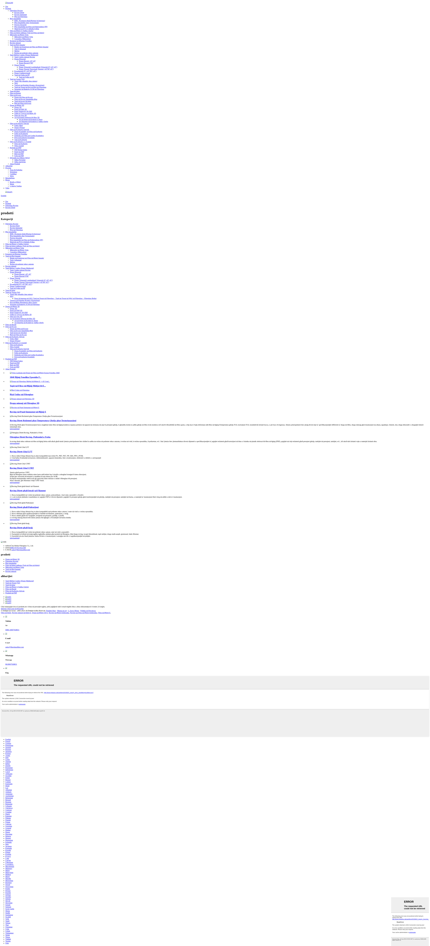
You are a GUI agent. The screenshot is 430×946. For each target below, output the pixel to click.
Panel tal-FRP (19, 152)
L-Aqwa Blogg (73, 611)
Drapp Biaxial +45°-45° (27, 61)
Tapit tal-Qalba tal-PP (22, 75)
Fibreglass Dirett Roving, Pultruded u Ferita (30, 437)
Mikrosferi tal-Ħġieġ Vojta (19, 35)
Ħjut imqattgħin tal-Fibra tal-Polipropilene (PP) (30, 27)
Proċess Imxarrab (20, 25)
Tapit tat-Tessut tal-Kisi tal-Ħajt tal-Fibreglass (30, 87)
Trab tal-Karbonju (20, 140)
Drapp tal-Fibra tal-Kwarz (23, 97)
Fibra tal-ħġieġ (6, 613)
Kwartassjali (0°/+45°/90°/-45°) (25, 71)
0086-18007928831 (12, 630)
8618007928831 (11, 664)
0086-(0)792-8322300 (18, 548)
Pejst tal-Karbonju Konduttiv (24, 138)
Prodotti (8, 9)
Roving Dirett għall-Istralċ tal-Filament (28, 490)
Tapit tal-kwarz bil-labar (22, 101)
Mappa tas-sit (62, 611)
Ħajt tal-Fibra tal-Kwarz (22, 103)
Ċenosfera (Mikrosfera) (22, 39)
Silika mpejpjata (20, 162)
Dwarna (8, 168)
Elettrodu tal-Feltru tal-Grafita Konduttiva (29, 136)
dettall (17, 429)
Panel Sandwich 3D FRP (23, 111)
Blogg (7, 180)
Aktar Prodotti (15, 164)
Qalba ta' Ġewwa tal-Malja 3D (25, 113)
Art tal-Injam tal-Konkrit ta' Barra (30, 119)
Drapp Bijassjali (20, 59)
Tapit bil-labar (15, 91)
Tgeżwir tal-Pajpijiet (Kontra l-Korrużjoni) (29, 85)
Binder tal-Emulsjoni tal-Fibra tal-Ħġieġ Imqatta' (31, 47)
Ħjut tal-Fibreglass (20, 17)
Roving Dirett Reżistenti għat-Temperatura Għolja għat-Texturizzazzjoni (43, 420)
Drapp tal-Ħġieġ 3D (17, 105)
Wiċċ (16, 83)
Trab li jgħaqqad (20, 49)
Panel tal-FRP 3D (20, 109)
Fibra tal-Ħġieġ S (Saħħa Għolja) (21, 31)
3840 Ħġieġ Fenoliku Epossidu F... (25, 377)
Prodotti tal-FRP (15, 148)
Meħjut (16, 51)
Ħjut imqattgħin (15, 19)
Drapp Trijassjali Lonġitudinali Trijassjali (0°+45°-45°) (38, 67)
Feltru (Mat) (18, 125)
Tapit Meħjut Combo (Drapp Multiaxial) (24, 55)
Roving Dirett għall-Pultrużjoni (24, 507)
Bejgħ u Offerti (15, 182)
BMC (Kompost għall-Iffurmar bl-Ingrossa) (29, 21)
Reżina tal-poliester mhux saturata (26, 53)
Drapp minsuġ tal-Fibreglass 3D (24, 403)
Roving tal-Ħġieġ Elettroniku (59, 613)
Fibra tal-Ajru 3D (20, 115)
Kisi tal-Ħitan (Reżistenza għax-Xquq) (23, 302)
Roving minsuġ (15, 43)
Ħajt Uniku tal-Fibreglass (21, 394)
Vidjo (7, 188)
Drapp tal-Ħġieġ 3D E (40, 613)
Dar (6, 7)
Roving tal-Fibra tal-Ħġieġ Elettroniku (83, 613)
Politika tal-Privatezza (88, 611)
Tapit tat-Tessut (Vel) (17, 79)
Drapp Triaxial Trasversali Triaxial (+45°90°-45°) (36, 69)
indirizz (8, 546)
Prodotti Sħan (51, 611)
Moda (12, 184)
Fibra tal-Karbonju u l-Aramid (20, 142)
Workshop (13, 172)
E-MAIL (8, 550)
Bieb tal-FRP (19, 154)
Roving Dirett (19, 13)
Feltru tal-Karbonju (21, 134)
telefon (7, 548)
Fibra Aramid (19, 146)
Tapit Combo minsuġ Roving (24, 57)
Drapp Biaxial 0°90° (26, 63)
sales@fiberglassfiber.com (21, 550)
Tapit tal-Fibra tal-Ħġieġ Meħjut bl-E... (28, 386)
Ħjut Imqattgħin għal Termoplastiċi (26, 23)
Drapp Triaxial (19, 65)
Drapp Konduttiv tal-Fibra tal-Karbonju (28, 132)
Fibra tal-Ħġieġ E (104, 613)
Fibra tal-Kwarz (15, 95)
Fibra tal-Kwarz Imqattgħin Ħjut (25, 99)
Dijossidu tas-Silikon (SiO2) (20, 158)
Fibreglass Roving (16, 11)
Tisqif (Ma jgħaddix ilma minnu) (25, 81)
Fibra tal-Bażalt (15, 93)
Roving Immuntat (20, 15)
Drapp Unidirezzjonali (22, 73)
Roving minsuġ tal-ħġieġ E (21, 613)
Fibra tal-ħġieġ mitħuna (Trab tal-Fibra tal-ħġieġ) (27, 33)
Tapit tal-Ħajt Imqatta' (17, 45)
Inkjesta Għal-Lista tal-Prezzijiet (12, 609)
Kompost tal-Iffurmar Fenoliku (21, 41)
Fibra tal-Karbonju (20, 144)
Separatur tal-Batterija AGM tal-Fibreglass (29, 89)
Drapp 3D (18, 107)
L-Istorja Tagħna (16, 186)
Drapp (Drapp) (19, 128)
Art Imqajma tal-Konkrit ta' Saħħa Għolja (33, 121)
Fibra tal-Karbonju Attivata (19, 123)
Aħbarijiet (8, 166)
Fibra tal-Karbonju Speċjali (19, 130)
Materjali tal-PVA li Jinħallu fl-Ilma (26, 29)
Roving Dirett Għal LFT (21, 451)
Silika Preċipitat (19, 160)
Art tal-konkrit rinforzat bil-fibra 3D (27, 117)
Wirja (12, 176)
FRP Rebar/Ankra (20, 150)
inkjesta (12, 429)
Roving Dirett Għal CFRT (22, 468)
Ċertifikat (13, 174)
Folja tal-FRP (19, 156)
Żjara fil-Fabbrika (16, 170)
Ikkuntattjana (10, 178)
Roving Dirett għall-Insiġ (21, 528)
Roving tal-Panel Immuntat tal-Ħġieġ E (28, 412)
